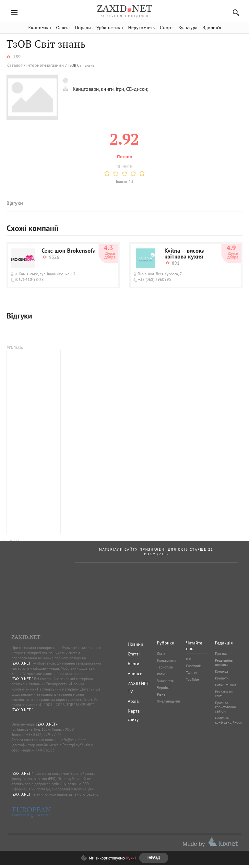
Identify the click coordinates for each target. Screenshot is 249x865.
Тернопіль (165, 667)
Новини (135, 644)
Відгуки (14, 203)
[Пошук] (234, 12)
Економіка (39, 27)
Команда (221, 671)
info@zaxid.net (73, 739)
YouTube (192, 679)
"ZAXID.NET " (21, 663)
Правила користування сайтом (225, 707)
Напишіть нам (225, 685)
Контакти (222, 678)
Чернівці (164, 687)
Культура (187, 27)
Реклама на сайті (223, 694)
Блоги (133, 664)
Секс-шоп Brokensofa (69, 251)
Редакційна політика (223, 662)
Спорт (166, 27)
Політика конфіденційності (228, 720)
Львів (161, 653)
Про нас (221, 653)
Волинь (162, 674)
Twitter (191, 672)
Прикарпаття (166, 660)
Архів (133, 701)
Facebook (193, 666)
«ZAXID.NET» (47, 724)
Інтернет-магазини (45, 65)
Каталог (14, 65)
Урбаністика (109, 27)
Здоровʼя (212, 27)
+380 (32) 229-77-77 (44, 734)
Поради (83, 27)
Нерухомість (141, 27)
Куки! (131, 857)
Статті (134, 654)
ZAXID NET (124, 8)
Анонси (135, 674)
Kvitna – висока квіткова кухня (184, 254)
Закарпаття (165, 681)
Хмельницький (168, 701)
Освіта (63, 27)
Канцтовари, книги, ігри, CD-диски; (110, 89)
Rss (189, 659)
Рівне (161, 694)
